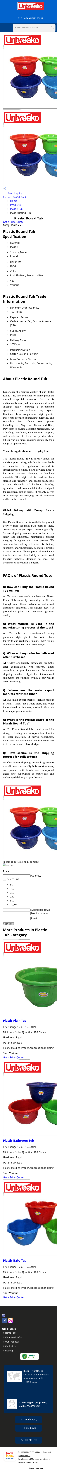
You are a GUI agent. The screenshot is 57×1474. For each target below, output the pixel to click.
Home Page (11, 1332)
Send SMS (31, 1427)
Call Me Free (30, 1439)
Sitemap (9, 1350)
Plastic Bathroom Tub (18, 1140)
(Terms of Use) (25, 1455)
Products (15, 205)
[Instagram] (10, 1322)
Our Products (12, 1341)
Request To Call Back (14, 197)
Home (13, 201)
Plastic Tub (16, 209)
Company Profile (13, 1337)
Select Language (36, 1468)
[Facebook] (4, 1322)
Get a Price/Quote (13, 222)
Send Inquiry (14, 193)
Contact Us (10, 1346)
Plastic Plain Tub (14, 1020)
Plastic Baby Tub (14, 1260)
